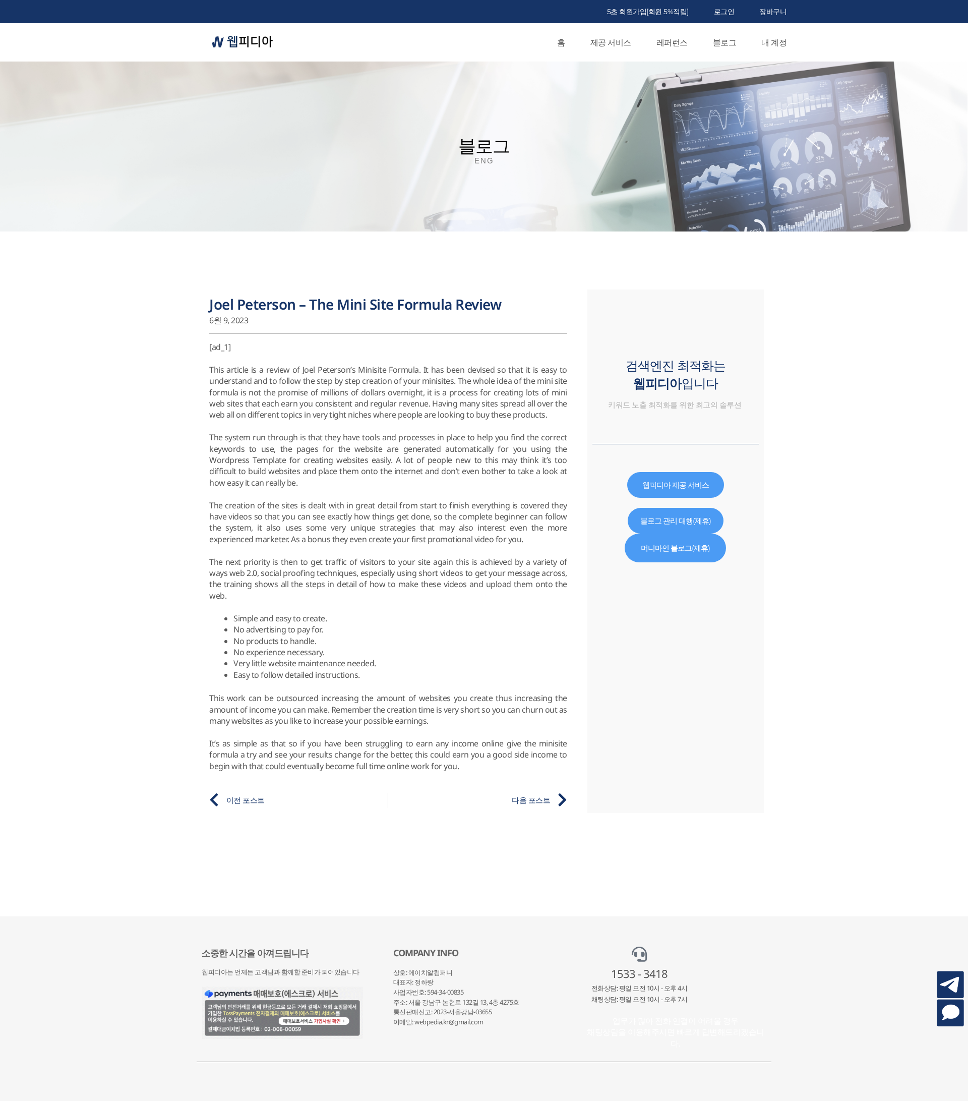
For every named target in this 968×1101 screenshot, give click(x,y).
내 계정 (773, 42)
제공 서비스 (610, 42)
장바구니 (772, 11)
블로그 (725, 42)
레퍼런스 (672, 42)
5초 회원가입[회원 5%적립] (648, 11)
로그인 (724, 11)
